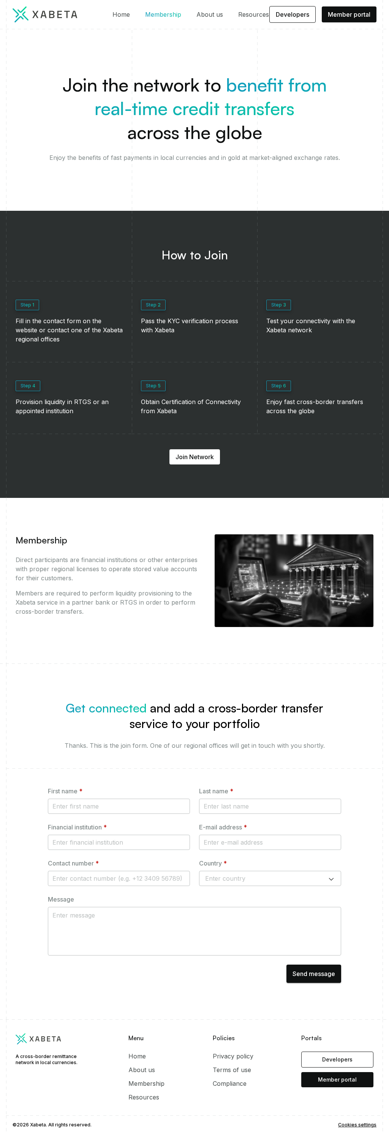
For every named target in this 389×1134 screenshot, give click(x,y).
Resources (253, 14)
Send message (314, 974)
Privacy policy (233, 1056)
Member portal (349, 14)
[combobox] (259, 878)
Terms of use (232, 1070)
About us (209, 14)
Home (121, 14)
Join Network (195, 457)
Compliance (230, 1083)
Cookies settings (357, 1125)
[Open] (331, 879)
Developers (292, 14)
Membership (163, 14)
